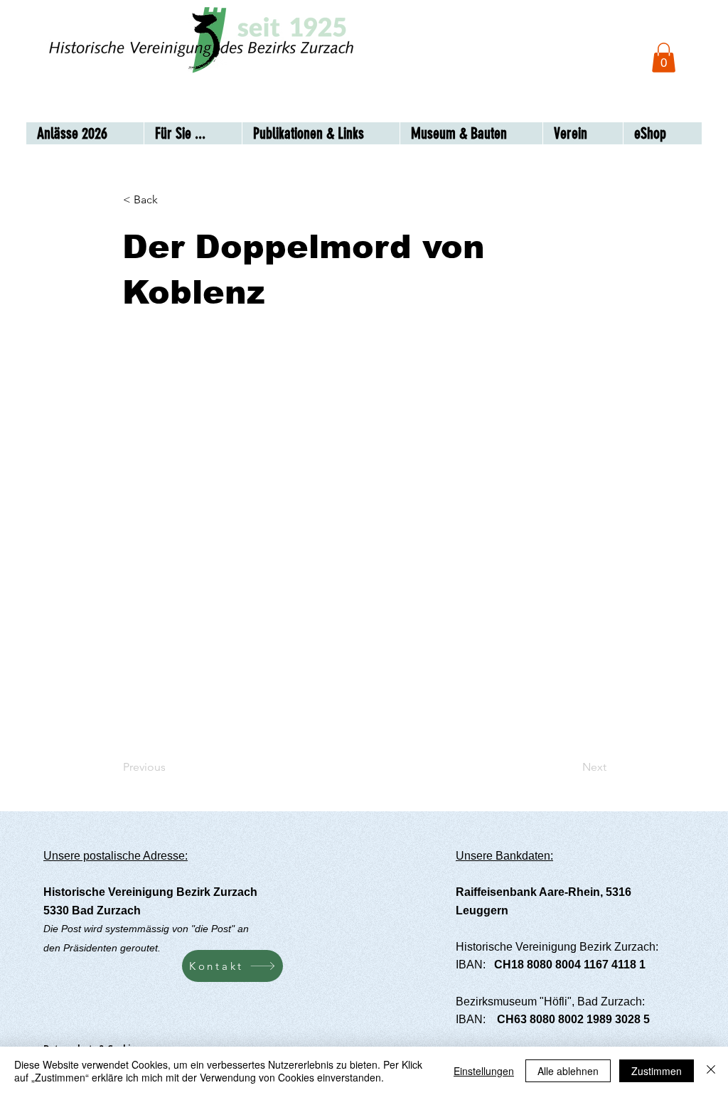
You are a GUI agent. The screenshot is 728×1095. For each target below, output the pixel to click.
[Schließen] (710, 1071)
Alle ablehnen (568, 1071)
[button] (663, 58)
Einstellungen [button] (484, 1071)
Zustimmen (656, 1071)
